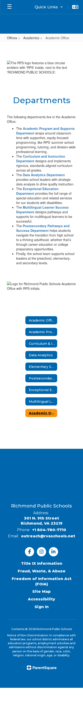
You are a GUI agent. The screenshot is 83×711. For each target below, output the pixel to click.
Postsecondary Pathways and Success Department (43, 228)
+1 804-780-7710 (49, 530)
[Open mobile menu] (9, 7)
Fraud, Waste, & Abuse (41, 571)
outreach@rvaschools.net (48, 536)
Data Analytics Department (44, 174)
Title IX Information (41, 563)
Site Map (41, 591)
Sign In (42, 607)
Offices (12, 37)
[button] (49, 7)
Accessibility (41, 599)
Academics (31, 37)
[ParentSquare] (42, 667)
